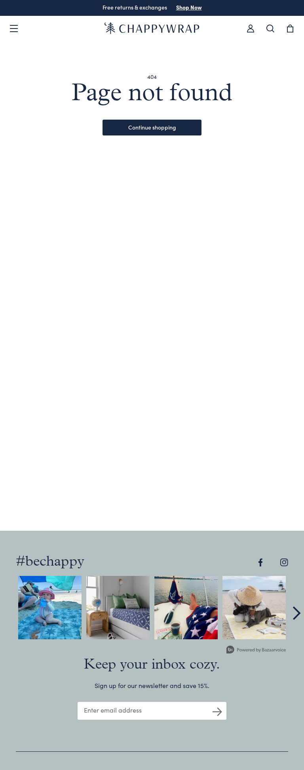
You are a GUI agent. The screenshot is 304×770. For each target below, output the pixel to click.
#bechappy (50, 562)
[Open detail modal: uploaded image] (50, 607)
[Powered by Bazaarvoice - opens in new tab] (256, 651)
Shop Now (189, 7)
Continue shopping (152, 127)
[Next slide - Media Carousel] (296, 613)
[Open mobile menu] (14, 28)
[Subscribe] (217, 711)
